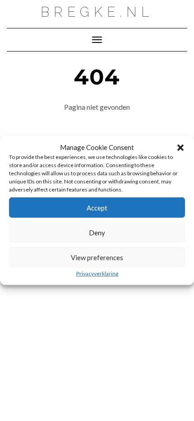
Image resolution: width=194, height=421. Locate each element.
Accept (97, 208)
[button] (180, 147)
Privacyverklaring (97, 273)
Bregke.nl (97, 12)
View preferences (97, 257)
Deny (97, 233)
